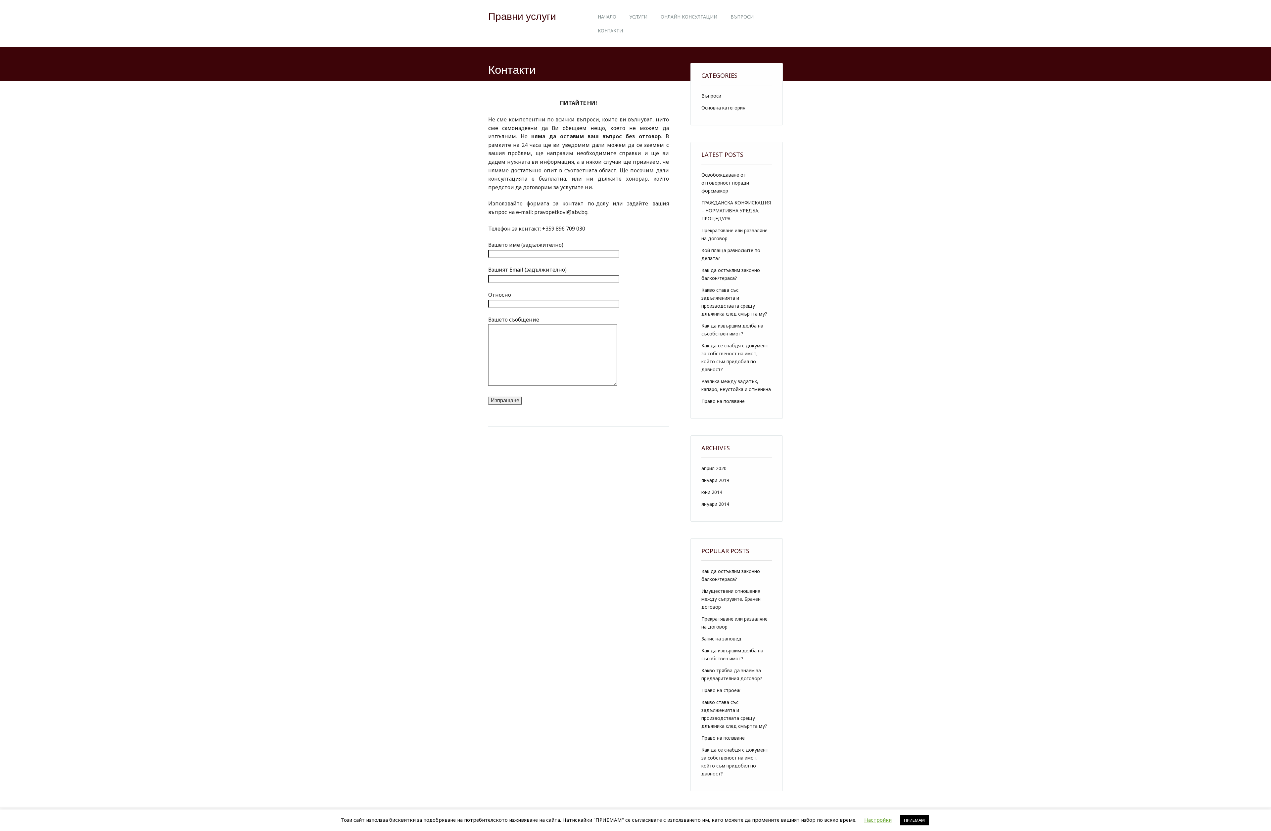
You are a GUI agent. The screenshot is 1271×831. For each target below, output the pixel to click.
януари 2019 (715, 480)
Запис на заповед (721, 638)
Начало (607, 17)
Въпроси (742, 17)
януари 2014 (715, 504)
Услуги (638, 17)
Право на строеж (720, 690)
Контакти (610, 30)
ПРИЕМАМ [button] (914, 820)
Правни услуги (522, 16)
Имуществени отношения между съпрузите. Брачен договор (731, 599)
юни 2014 (711, 492)
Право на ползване (723, 401)
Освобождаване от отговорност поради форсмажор (725, 183)
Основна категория (723, 108)
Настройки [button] (878, 819)
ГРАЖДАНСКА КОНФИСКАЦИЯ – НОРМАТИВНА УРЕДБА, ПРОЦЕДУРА (736, 210)
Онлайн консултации (689, 17)
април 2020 (714, 468)
